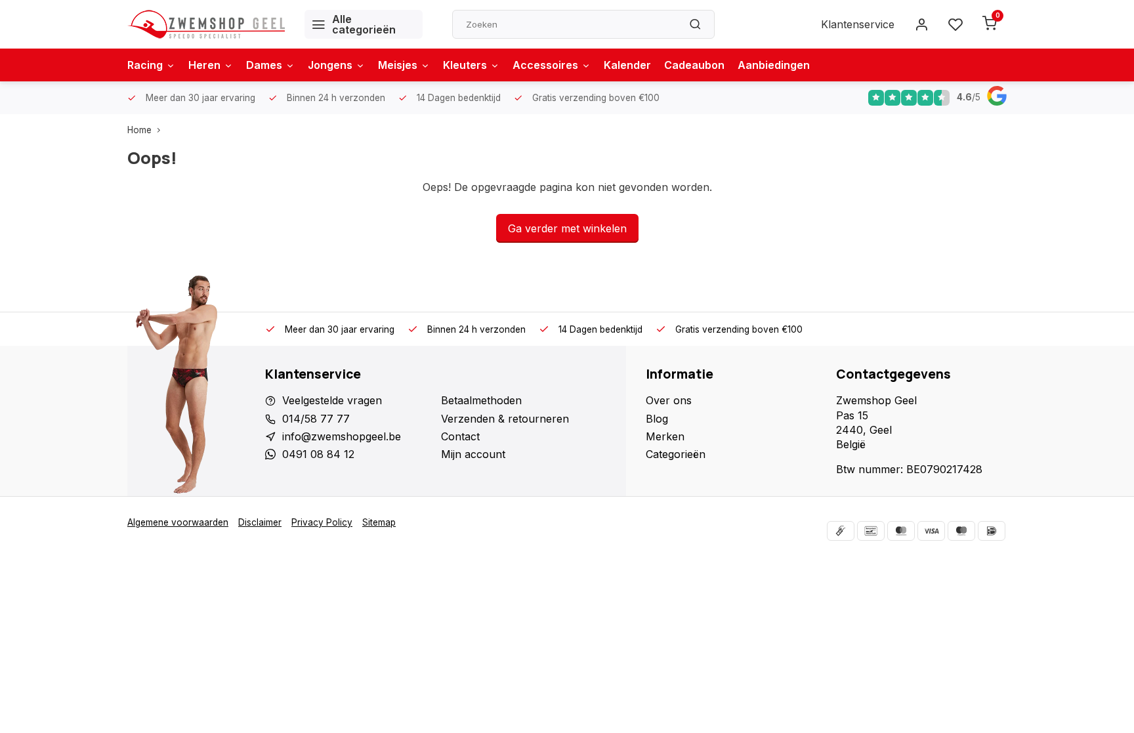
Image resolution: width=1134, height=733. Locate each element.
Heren (204, 65)
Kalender (627, 65)
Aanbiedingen (774, 65)
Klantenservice (857, 24)
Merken (665, 436)
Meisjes (397, 65)
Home (139, 130)
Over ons (669, 400)
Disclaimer (260, 522)
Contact (460, 436)
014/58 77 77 (316, 418)
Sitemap (379, 522)
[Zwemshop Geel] (206, 24)
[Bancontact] (871, 531)
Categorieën (675, 454)
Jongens (330, 65)
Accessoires (545, 65)
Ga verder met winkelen (567, 228)
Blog (657, 418)
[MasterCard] (901, 531)
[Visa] (931, 531)
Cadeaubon (694, 65)
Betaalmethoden (481, 400)
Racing (145, 65)
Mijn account (473, 454)
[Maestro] (961, 531)
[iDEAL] (991, 531)
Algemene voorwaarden (177, 522)
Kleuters (465, 65)
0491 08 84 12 (318, 454)
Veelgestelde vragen (332, 400)
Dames (264, 65)
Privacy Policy (321, 522)
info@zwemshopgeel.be (341, 436)
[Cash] (840, 531)
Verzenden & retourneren (505, 418)
